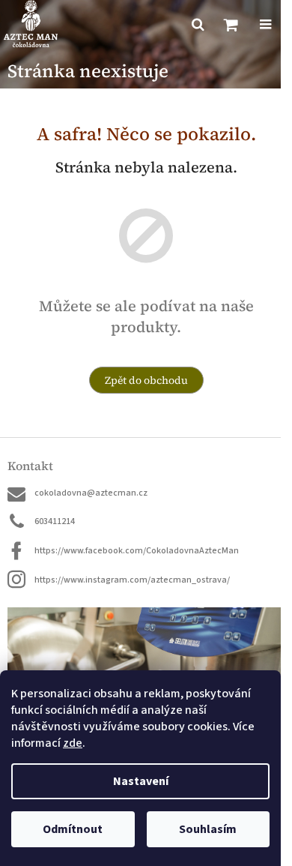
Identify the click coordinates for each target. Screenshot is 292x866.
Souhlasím (208, 829)
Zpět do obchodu (146, 380)
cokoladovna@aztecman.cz (90, 493)
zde (72, 743)
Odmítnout (73, 829)
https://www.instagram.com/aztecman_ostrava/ (132, 580)
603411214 (54, 521)
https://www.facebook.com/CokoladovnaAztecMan (136, 550)
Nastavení (140, 781)
